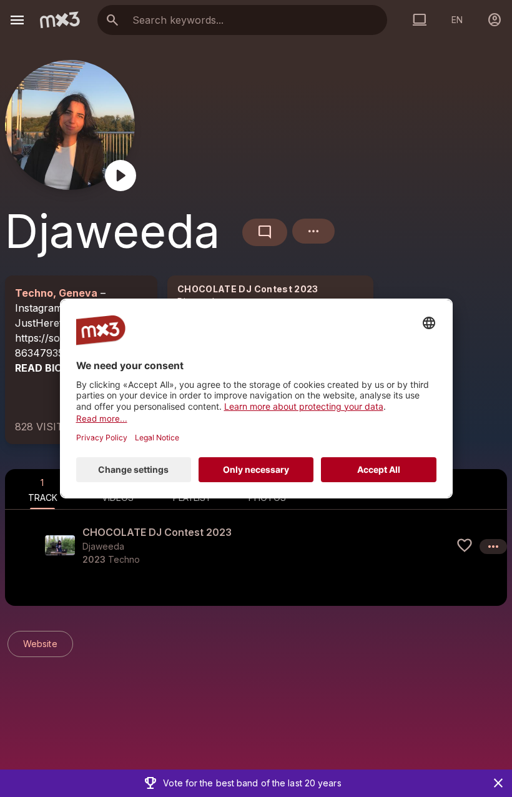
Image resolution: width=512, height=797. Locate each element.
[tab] (42, 489)
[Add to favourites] (464, 545)
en (457, 19)
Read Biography (60, 368)
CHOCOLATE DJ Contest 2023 (247, 289)
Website (40, 643)
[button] (256, 545)
